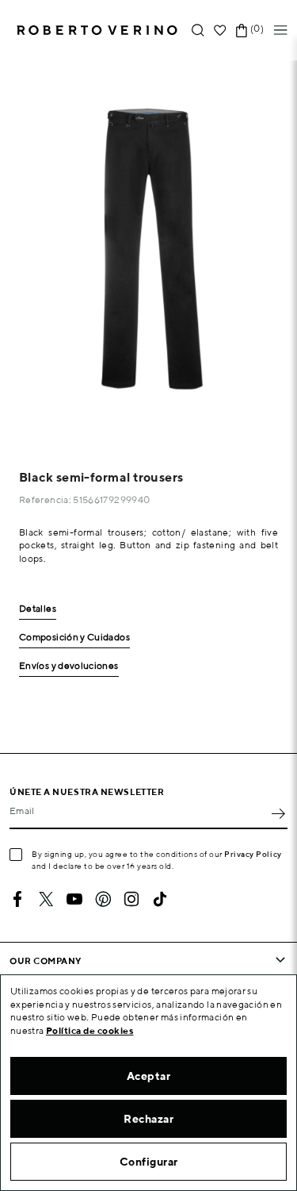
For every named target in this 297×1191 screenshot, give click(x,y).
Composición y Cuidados (74, 637)
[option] (148, 250)
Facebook (17, 899)
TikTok (160, 899)
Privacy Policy (253, 854)
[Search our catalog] (198, 30)
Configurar (149, 1161)
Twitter (46, 899)
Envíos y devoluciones (69, 666)
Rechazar (148, 1118)
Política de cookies (90, 1030)
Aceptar (149, 1076)
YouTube (74, 899)
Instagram (131, 899)
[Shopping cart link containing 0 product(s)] (241, 30)
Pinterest (103, 899)
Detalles (37, 609)
